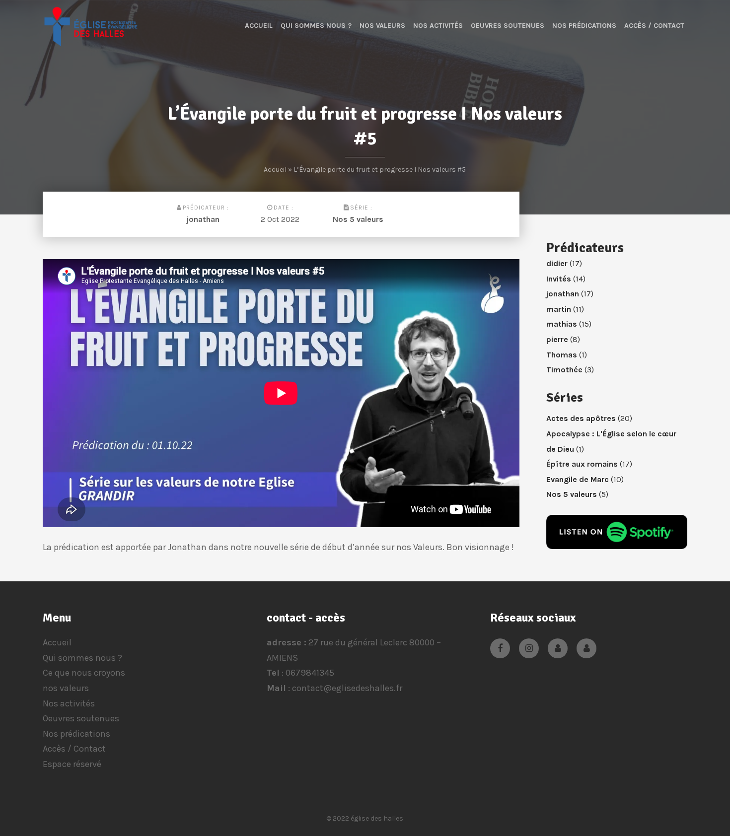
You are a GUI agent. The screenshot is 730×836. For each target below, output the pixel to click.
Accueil (259, 25)
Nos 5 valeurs (358, 219)
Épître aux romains (582, 464)
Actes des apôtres (581, 418)
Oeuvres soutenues (507, 25)
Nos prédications (584, 25)
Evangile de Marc (577, 479)
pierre (557, 339)
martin (558, 309)
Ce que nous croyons (84, 672)
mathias (561, 324)
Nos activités (438, 25)
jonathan (203, 219)
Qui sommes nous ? (316, 25)
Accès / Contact (654, 25)
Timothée (564, 369)
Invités (558, 278)
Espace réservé (72, 764)
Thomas (561, 354)
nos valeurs (382, 25)
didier (557, 263)
